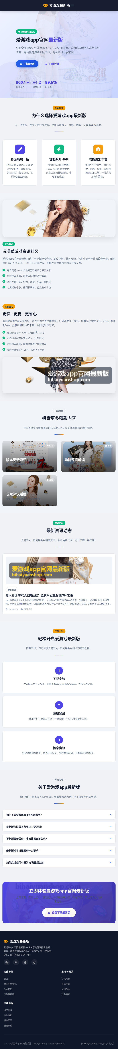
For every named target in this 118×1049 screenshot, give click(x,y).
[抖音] (34, 962)
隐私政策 (8, 1015)
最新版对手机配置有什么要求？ (23, 850)
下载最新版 (29, 63)
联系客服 (65, 994)
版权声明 (8, 1020)
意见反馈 (65, 983)
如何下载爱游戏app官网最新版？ (24, 815)
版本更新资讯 (10, 983)
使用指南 (65, 989)
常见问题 (65, 978)
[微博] (16, 962)
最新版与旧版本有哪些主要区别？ (24, 826)
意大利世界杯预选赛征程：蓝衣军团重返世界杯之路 (39, 595)
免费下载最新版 (61, 912)
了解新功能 (54, 63)
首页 (6, 978)
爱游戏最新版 (59, 5)
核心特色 (8, 989)
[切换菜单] (72, 5)
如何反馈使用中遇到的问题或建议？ (26, 862)
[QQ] (25, 962)
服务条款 (8, 1025)
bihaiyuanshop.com (93, 1043)
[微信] (7, 962)
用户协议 (8, 1010)
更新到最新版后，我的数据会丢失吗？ (27, 838)
